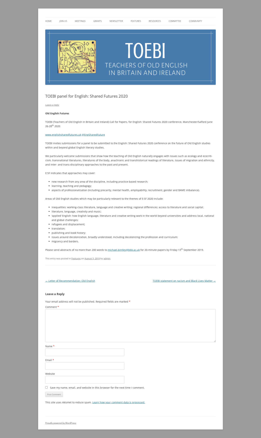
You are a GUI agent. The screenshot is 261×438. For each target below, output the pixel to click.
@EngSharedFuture (93, 134)
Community (195, 21)
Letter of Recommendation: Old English (70, 280)
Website (50, 373)
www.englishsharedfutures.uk (63, 134)
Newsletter (116, 21)
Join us (63, 21)
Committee (175, 21)
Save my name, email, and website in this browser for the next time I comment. (97, 387)
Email (49, 360)
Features (136, 21)
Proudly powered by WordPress (60, 422)
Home (48, 21)
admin (107, 258)
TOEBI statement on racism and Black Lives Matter (184, 280)
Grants (97, 21)
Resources (155, 21)
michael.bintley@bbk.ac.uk (124, 250)
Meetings (80, 21)
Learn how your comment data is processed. (118, 402)
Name (50, 346)
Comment (52, 307)
